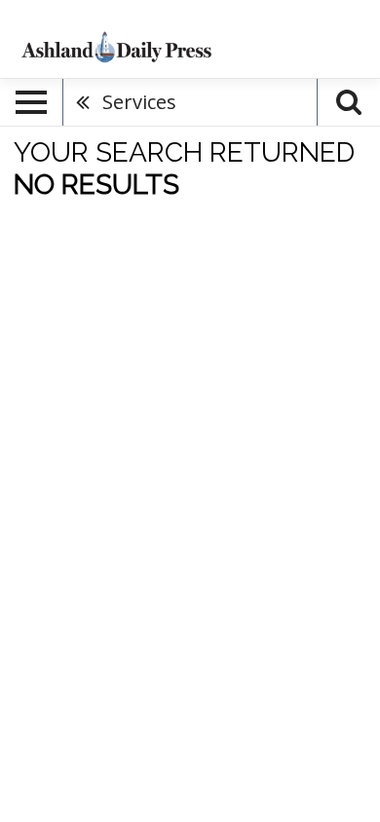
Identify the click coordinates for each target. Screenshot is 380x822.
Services (139, 102)
